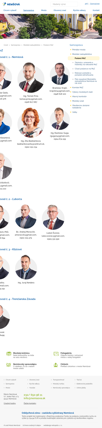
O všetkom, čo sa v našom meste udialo (24, 366)
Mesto (44, 10)
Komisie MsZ (77, 87)
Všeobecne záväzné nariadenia (80, 106)
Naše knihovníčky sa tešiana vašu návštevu (23, 355)
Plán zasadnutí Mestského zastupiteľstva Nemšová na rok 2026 (86, 81)
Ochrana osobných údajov (32, 425)
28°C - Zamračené (92, 4)
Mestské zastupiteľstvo (82, 54)
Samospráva (28, 10)
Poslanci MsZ (80, 58)
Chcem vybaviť (9, 10)
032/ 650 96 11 (33, 394)
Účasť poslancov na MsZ (85, 69)
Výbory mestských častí (82, 92)
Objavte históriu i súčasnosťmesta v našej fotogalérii (72, 355)
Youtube (32, 388)
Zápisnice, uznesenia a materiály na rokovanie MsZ (86, 63)
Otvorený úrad (60, 10)
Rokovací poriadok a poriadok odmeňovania (84, 74)
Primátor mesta (78, 50)
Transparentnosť (58, 380)
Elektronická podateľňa (84, 384)
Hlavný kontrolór (79, 96)
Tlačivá (79, 380)
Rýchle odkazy (79, 10)
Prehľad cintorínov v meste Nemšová (75, 365)
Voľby (74, 112)
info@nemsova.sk (34, 398)
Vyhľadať (75, 4)
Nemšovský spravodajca (61, 388)
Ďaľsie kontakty (30, 403)
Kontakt (96, 10)
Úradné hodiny (10, 403)
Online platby (81, 388)
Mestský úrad (78, 101)
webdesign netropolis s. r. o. (53, 425)
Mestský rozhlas (58, 384)
